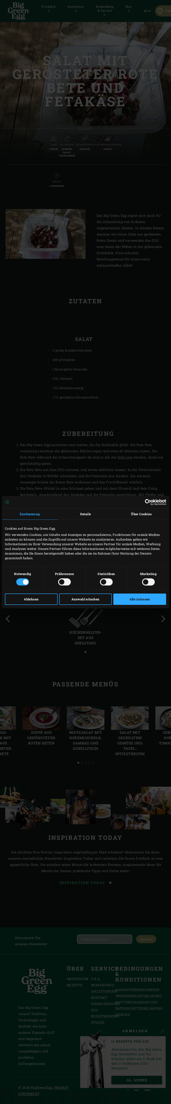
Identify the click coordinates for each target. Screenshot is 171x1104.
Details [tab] (85, 514)
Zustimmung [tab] (30, 514)
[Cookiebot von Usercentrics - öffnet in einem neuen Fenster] (146, 502)
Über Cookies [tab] (141, 514)
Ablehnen (31, 599)
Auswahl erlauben (85, 599)
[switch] (64, 581)
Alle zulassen (140, 599)
